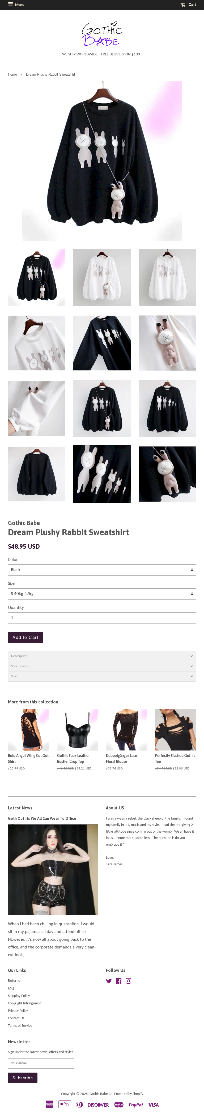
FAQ (11, 989)
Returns (14, 981)
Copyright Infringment (24, 1003)
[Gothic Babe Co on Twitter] (109, 982)
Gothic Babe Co (101, 1094)
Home (12, 74)
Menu (19, 5)
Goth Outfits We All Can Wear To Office (42, 818)
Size (11, 583)
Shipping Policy (19, 996)
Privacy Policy (18, 1011)
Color (13, 559)
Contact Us (16, 1018)
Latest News (20, 807)
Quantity (16, 607)
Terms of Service (20, 1026)
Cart (192, 4)
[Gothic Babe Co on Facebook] (119, 982)
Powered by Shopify (128, 1094)
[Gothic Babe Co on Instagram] (128, 982)
